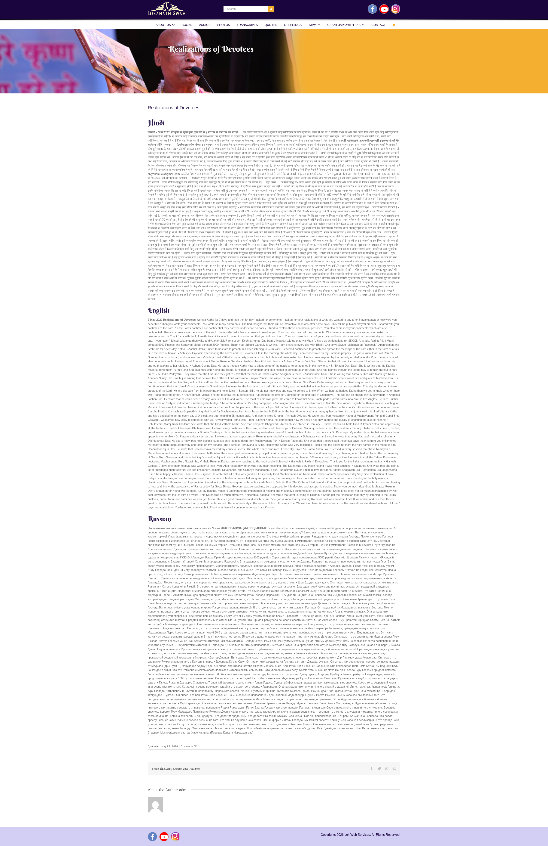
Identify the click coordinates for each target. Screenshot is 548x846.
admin (155, 746)
